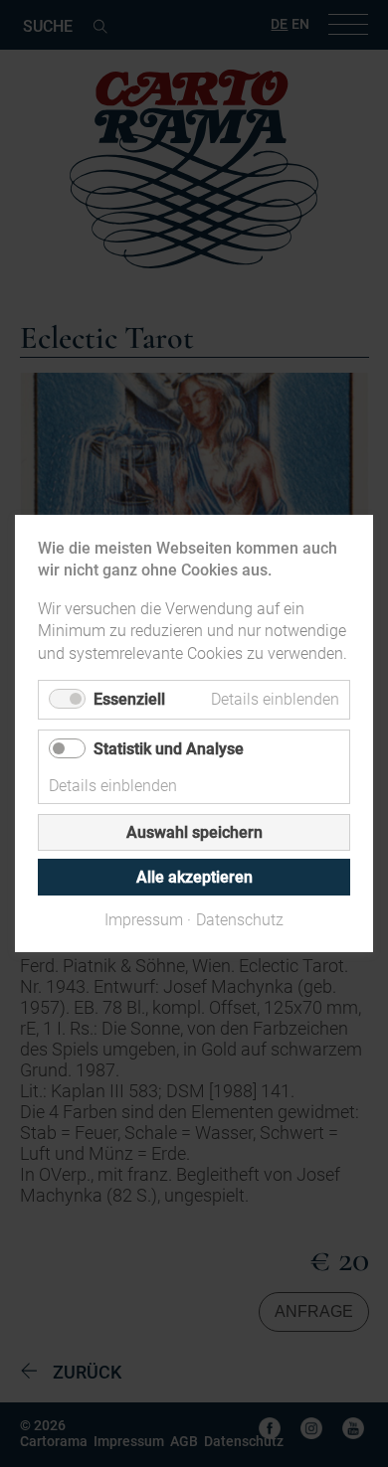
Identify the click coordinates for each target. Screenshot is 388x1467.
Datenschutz (240, 919)
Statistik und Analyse (169, 748)
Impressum (143, 919)
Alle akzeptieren (194, 877)
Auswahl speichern (194, 832)
